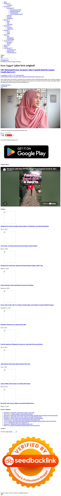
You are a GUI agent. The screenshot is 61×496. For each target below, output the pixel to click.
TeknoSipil (6, 412)
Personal (6, 30)
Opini (8, 33)
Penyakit (9, 17)
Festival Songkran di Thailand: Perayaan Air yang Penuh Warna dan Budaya (22, 344)
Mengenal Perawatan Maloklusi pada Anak (21, 424)
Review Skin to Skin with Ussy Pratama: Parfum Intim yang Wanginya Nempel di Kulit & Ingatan (27, 305)
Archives (3, 431)
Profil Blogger (10, 39)
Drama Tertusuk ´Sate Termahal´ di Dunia (22, 414)
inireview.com (10, 51)
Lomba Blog (10, 28)
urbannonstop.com (11, 52)
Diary (8, 32)
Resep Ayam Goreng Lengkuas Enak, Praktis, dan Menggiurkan (27, 418)
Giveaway (9, 27)
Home (5, 2)
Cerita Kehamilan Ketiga (16, 14)
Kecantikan (10, 18)
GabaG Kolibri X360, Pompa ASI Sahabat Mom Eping (15, 383)
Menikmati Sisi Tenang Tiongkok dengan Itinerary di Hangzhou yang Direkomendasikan (25, 226)
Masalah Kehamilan (15, 11)
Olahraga (9, 15)
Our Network (7, 48)
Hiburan (6, 20)
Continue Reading (6, 85)
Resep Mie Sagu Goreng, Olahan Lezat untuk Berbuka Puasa (17, 403)
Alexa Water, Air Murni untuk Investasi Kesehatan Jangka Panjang (19, 245)
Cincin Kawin (7, 419)
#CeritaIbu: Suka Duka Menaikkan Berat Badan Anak (26, 419)
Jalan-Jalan (9, 24)
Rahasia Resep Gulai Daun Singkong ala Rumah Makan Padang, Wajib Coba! (22, 265)
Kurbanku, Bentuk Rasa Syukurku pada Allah (13, 324)
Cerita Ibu (9, 5)
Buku (8, 21)
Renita (5, 425)
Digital (5, 34)
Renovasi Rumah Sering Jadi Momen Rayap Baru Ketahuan (17, 285)
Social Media (10, 37)
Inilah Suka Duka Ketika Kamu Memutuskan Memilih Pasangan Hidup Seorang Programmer (34, 415)
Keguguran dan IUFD (15, 9)
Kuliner (6, 46)
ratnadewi (4, 75)
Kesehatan (6, 6)
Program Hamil (14, 12)
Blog (8, 36)
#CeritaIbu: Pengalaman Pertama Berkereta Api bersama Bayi (24, 425)
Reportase (9, 42)
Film (8, 23)
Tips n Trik (6, 45)
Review (9, 43)
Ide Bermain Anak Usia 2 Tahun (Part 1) (18, 422)
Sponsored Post (8, 40)
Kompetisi (6, 25)
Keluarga (6, 3)
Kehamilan (9, 8)
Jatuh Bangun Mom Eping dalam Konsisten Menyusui (15, 364)
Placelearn (6, 415)
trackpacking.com (11, 49)
